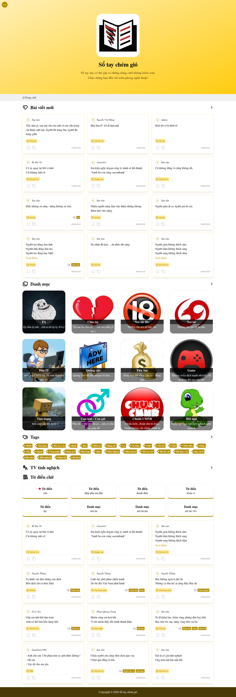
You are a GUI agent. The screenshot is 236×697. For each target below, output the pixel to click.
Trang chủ (30, 97)
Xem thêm (31, 258)
